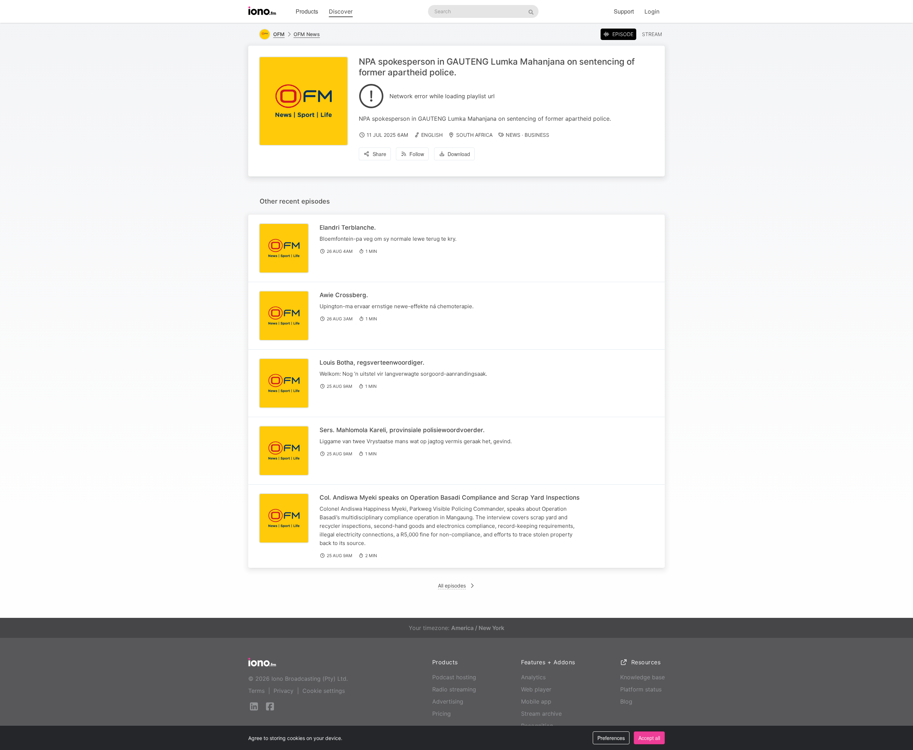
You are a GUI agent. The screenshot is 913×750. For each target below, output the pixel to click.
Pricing (441, 713)
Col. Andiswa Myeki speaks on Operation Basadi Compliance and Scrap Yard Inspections (450, 497)
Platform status (641, 689)
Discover (341, 11)
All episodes (452, 585)
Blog (626, 701)
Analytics (533, 677)
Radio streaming (454, 689)
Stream (652, 34)
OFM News (307, 34)
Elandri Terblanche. (348, 227)
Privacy (284, 690)
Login (651, 11)
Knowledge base (642, 677)
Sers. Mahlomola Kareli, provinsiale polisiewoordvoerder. (402, 430)
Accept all (649, 737)
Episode (622, 34)
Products (307, 11)
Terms (256, 690)
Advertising (447, 701)
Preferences (611, 737)
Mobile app (536, 701)
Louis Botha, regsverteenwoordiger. (372, 362)
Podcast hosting (454, 677)
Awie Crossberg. (344, 295)
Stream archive (541, 713)
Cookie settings (323, 690)
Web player (536, 689)
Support (624, 11)
